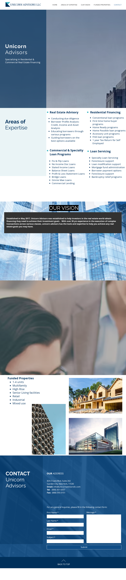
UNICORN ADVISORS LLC (25, 4)
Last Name (52, 521)
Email (49, 529)
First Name (52, 513)
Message (91, 512)
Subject (50, 537)
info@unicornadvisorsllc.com (67, 486)
